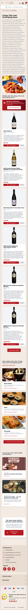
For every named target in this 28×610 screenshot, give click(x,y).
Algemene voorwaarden (9, 607)
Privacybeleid (21, 607)
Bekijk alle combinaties (8, 365)
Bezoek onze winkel (14, 532)
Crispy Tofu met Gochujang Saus (10, 10)
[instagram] (9, 569)
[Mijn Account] (22, 3)
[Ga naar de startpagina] (9, 3)
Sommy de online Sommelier (13, 474)
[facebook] (4, 569)
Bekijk (22, 145)
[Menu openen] (2, 3)
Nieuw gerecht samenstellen (15, 441)
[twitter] (13, 569)
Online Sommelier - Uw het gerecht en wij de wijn (12, 497)
